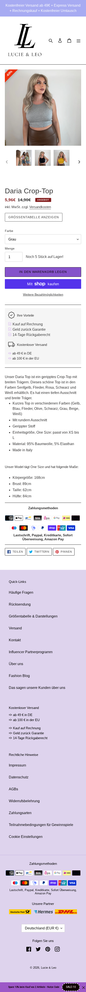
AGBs (13, 789)
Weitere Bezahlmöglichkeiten (43, 294)
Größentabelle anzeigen (33, 217)
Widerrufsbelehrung (24, 801)
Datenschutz (18, 777)
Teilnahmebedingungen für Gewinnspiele (41, 825)
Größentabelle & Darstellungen (33, 616)
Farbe (9, 231)
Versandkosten (40, 207)
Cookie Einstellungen (26, 837)
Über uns (16, 664)
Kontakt (15, 640)
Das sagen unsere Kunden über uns (37, 688)
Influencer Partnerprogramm (30, 652)
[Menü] (78, 40)
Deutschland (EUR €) (41, 928)
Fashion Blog (19, 676)
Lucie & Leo (48, 967)
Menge (10, 248)
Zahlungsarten (20, 813)
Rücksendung (20, 604)
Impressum (17, 765)
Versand (15, 628)
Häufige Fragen (21, 592)
